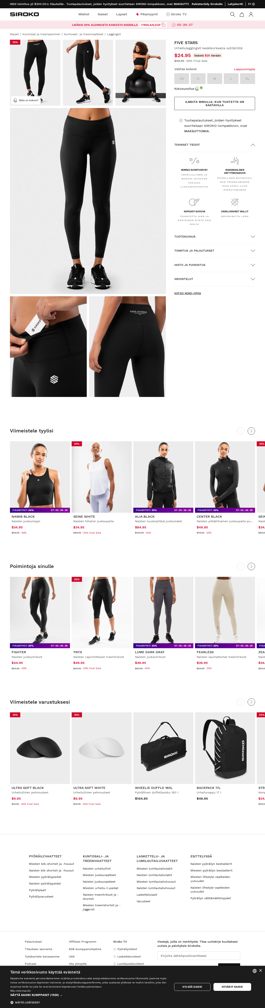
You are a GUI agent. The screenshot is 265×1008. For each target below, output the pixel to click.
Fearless (205, 652)
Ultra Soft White (89, 788)
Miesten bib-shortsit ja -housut (51, 863)
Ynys (77, 652)
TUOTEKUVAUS (184, 236)
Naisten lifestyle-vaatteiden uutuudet (210, 889)
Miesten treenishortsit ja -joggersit (101, 907)
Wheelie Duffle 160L (154, 788)
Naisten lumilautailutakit (154, 875)
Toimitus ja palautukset (194, 250)
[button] (89, 995)
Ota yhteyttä (78, 963)
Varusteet (143, 901)
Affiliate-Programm (82, 941)
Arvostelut (183, 279)
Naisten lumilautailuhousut (156, 888)
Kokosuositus (184, 89)
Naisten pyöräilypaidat (45, 883)
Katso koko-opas (187, 293)
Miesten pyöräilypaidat (45, 876)
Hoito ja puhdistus (189, 264)
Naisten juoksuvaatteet (99, 881)
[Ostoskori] (241, 14)
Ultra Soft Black (28, 788)
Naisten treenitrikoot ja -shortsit (101, 896)
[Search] (233, 14)
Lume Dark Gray (150, 652)
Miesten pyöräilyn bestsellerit (211, 870)
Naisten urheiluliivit (97, 868)
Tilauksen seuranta (38, 949)
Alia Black (145, 516)
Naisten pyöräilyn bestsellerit (211, 863)
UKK (72, 956)
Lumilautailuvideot (130, 963)
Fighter (19, 652)
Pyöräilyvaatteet (45, 856)
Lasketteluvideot (129, 956)
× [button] (260, 970)
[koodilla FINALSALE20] (163, 25)
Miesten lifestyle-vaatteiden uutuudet (210, 879)
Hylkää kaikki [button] (192, 987)
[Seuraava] (251, 431)
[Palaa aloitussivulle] (24, 14)
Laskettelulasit (147, 894)
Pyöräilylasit (37, 890)
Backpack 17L (209, 788)
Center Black (209, 516)
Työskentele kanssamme (42, 956)
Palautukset (33, 941)
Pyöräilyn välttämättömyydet (210, 898)
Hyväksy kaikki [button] (232, 987)
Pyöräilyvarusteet (41, 896)
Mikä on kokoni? (29, 100)
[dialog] (132, 987)
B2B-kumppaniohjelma (85, 949)
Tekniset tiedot (187, 144)
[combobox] (255, 971)
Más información (20, 990)
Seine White (84, 516)
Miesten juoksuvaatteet (99, 875)
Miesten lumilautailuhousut (156, 881)
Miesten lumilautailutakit (154, 868)
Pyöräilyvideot (127, 949)
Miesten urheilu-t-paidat (100, 888)
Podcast (30, 963)
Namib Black (23, 516)
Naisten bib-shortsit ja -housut (51, 870)
